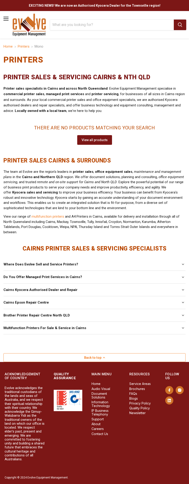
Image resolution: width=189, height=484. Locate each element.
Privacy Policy (140, 403)
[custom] (169, 390)
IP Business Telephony (100, 412)
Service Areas (140, 384)
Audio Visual (101, 389)
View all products (95, 140)
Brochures (137, 389)
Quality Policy (139, 408)
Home (8, 46)
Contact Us (100, 434)
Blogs (133, 398)
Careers (98, 429)
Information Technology (101, 404)
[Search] (180, 25)
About (96, 424)
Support (98, 419)
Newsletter (137, 413)
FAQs (133, 394)
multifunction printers (48, 216)
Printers (24, 46)
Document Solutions (99, 395)
